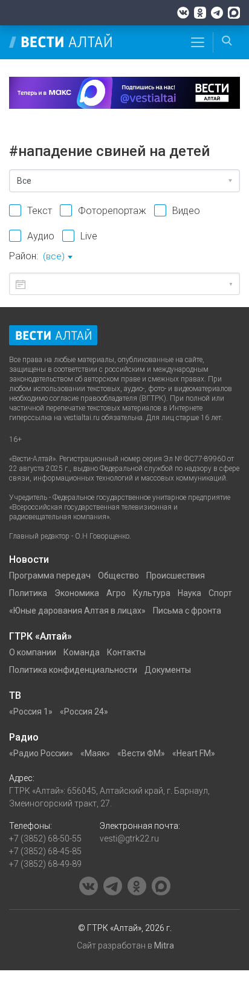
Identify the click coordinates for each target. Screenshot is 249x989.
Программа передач (50, 575)
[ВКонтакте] (183, 13)
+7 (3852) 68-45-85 (45, 851)
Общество (118, 575)
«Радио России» (41, 753)
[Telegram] (217, 13)
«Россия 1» (31, 711)
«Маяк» (95, 753)
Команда (81, 652)
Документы (167, 670)
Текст (39, 210)
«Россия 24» (84, 711)
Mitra (164, 945)
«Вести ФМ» (141, 753)
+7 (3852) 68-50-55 (45, 838)
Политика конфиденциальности (73, 670)
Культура (151, 593)
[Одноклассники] (200, 13)
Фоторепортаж (112, 210)
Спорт (220, 593)
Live (88, 236)
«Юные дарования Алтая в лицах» (77, 610)
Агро (116, 593)
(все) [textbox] (54, 256)
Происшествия (175, 575)
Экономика (76, 593)
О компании (32, 652)
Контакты (126, 652)
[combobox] (57, 257)
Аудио (40, 236)
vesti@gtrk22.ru (129, 838)
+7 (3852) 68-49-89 (45, 864)
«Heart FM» (193, 753)
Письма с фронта (187, 610)
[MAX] (234, 13)
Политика (28, 593)
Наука (189, 593)
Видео (186, 210)
